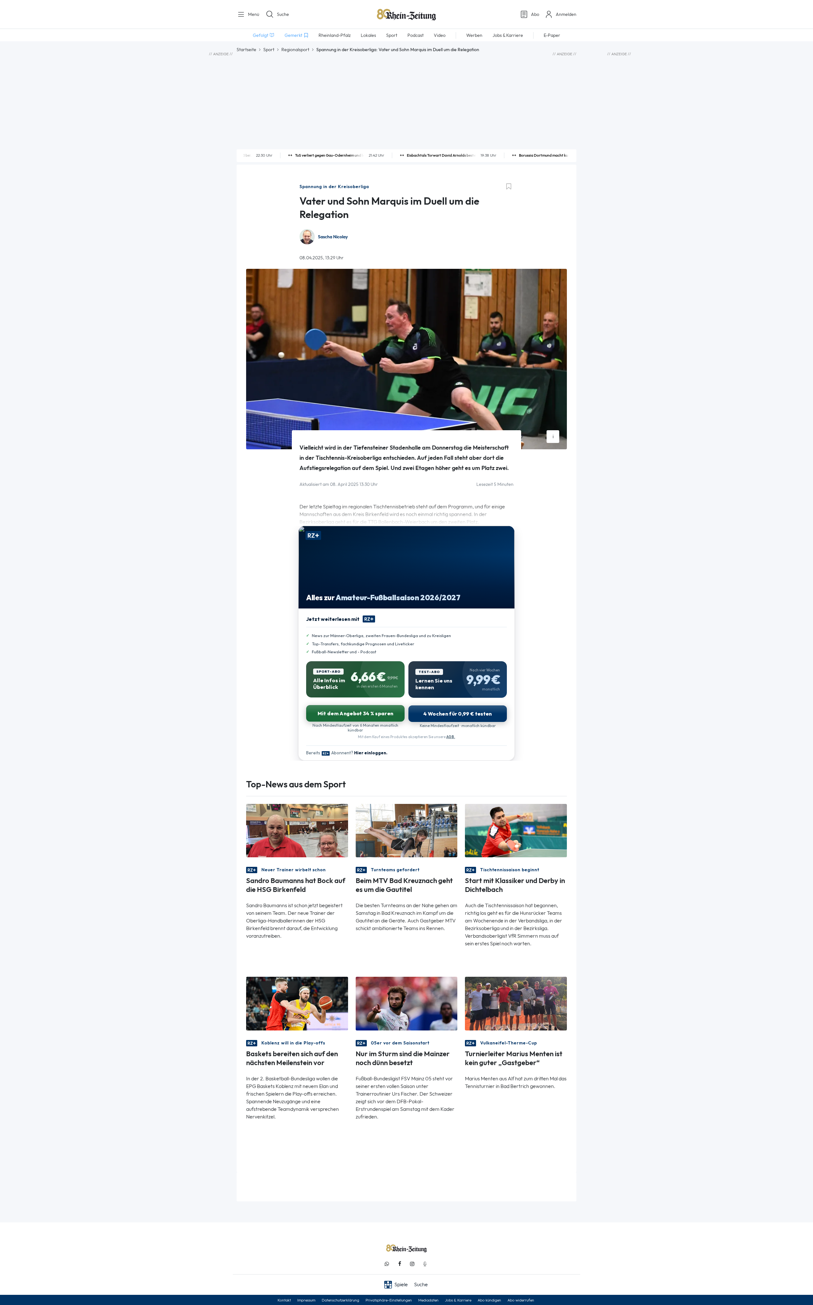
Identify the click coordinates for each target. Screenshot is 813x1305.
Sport (268, 49)
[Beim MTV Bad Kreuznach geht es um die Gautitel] (407, 830)
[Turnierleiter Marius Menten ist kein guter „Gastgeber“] (516, 1003)
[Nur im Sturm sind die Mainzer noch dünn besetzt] (407, 1003)
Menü (253, 14)
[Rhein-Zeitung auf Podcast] (425, 1264)
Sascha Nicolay (333, 237)
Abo (535, 14)
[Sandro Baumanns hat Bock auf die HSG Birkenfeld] (297, 830)
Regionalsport (295, 49)
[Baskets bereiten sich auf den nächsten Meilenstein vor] (297, 1003)
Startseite (246, 49)
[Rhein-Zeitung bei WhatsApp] (387, 1264)
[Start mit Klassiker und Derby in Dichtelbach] (516, 830)
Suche (283, 14)
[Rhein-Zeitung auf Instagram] (412, 1264)
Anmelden (566, 14)
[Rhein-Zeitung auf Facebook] (399, 1264)
